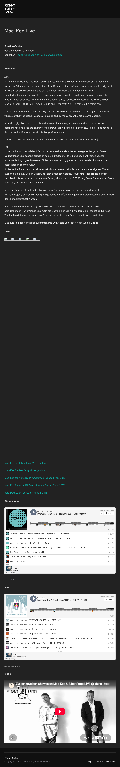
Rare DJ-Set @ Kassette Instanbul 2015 (25, 492)
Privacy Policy (11, 758)
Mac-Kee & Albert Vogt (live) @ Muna (25, 470)
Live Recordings (16, 666)
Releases (14, 580)
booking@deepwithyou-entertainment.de (40, 54)
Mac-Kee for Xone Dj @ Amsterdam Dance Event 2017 (34, 485)
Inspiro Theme (94, 761)
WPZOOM (111, 761)
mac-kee (7, 580)
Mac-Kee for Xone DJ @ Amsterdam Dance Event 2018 (34, 477)
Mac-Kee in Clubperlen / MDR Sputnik (25, 463)
